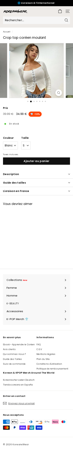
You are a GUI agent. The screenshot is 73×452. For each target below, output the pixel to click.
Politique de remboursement (52, 368)
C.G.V (39, 349)
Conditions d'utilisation (49, 363)
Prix (5, 108)
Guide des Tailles (12, 359)
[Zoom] (58, 92)
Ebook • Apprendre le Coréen (19, 344)
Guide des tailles (14, 182)
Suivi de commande (14, 363)
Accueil (6, 31)
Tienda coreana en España (18, 384)
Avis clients (9, 349)
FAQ (38, 344)
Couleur (8, 138)
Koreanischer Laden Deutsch (19, 379)
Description (11, 174)
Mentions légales (45, 354)
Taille (25, 138)
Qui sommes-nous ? (14, 354)
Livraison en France (16, 191)
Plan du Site (43, 359)
